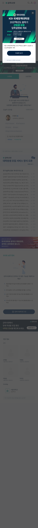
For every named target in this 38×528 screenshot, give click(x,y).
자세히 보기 (19, 53)
